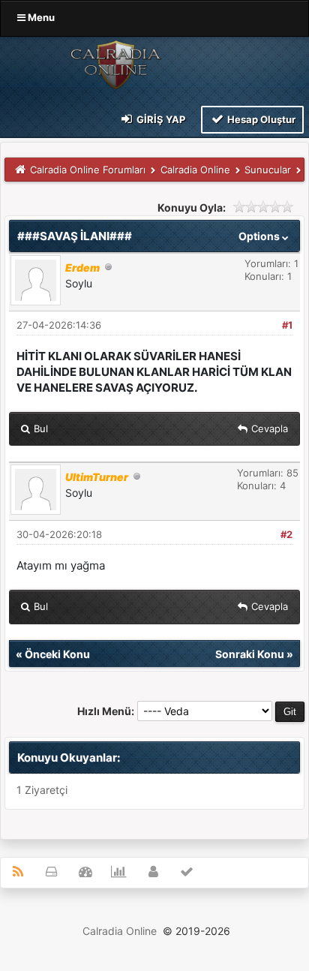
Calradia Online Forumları (88, 170)
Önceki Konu (57, 654)
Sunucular (267, 170)
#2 (286, 534)
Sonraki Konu (249, 654)
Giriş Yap (159, 119)
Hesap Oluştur (260, 119)
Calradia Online (195, 170)
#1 (287, 325)
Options (260, 236)
